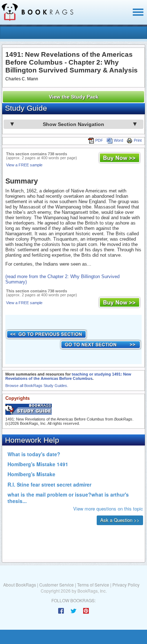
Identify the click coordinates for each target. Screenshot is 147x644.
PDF (99, 140)
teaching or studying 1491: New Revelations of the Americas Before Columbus (68, 376)
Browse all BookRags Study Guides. (36, 385)
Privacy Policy (126, 585)
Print (138, 140)
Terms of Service (93, 585)
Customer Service (56, 585)
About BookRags (19, 585)
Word (118, 140)
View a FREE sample (24, 165)
